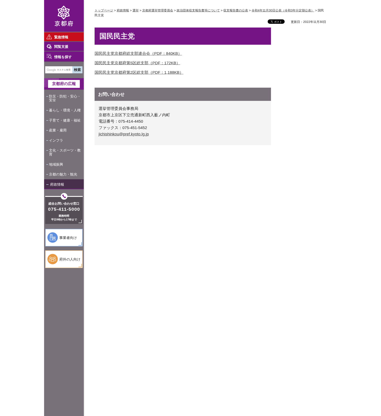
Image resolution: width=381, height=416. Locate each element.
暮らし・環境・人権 (65, 110)
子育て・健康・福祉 (65, 120)
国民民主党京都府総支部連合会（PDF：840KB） (138, 53)
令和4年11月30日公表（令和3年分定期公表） (283, 10)
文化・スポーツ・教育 (65, 152)
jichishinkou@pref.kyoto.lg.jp (124, 134)
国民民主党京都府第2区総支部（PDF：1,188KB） (139, 72)
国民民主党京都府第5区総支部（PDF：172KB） (137, 63)
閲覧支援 (61, 46)
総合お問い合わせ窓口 (64, 203)
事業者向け (68, 238)
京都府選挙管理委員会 (157, 10)
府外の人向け (69, 259)
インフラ (56, 140)
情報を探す (63, 57)
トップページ (104, 10)
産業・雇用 (58, 130)
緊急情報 (61, 37)
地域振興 (56, 164)
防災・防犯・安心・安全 (65, 98)
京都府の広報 (64, 83)
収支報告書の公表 (235, 10)
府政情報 (57, 184)
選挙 (136, 10)
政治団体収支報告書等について (198, 10)
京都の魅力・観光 (63, 174)
